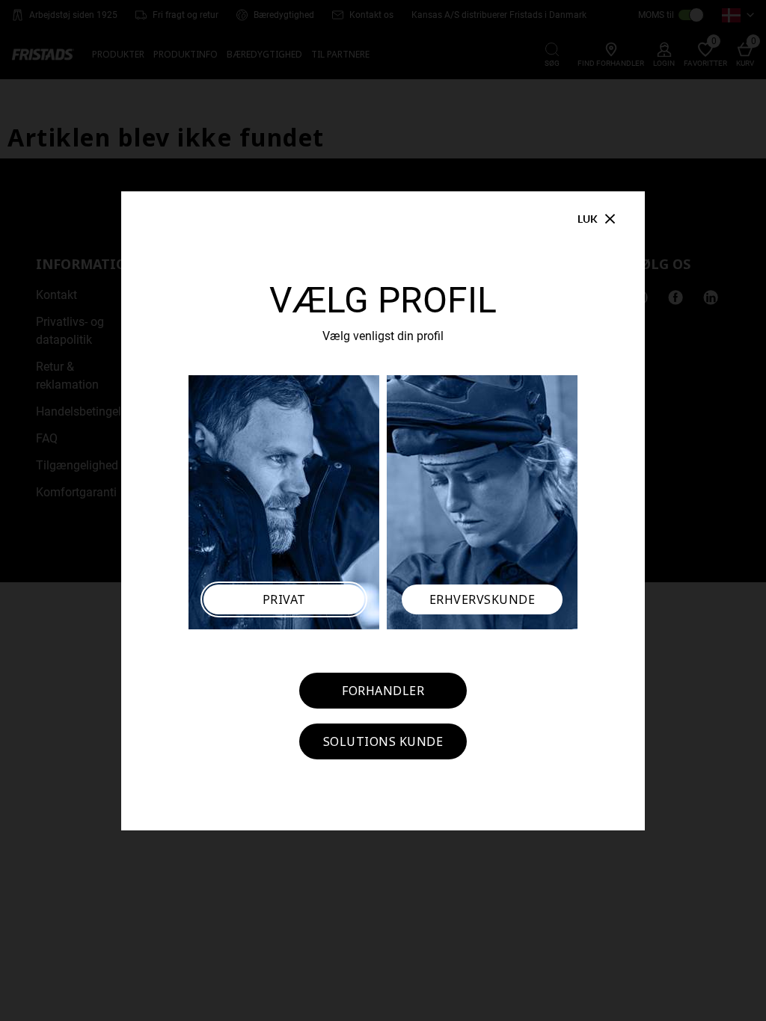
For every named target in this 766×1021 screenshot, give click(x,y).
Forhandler (383, 690)
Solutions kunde (383, 741)
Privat (284, 599)
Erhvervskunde (482, 599)
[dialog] (383, 510)
